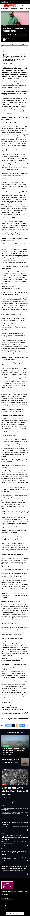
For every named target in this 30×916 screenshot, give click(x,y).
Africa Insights (8, 63)
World (4, 25)
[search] (20, 5)
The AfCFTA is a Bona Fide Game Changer (13, 709)
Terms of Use (5, 2)
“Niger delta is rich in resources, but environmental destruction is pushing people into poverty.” (10, 761)
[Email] (11, 35)
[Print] (15, 35)
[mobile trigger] (2, 5)
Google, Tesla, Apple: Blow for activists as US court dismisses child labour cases (15, 791)
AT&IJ (8, 38)
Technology (6, 745)
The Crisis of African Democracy (10, 716)
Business (4, 784)
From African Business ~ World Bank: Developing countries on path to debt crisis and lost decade (14, 712)
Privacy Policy (18, 1)
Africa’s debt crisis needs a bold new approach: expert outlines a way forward (14, 706)
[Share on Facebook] (6, 35)
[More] (17, 35)
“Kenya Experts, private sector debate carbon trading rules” (14, 809)
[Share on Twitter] (8, 35)
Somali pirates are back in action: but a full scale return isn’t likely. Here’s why (14, 719)
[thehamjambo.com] (10, 5)
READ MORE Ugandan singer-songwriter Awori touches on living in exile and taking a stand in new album (14, 595)
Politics (3, 805)
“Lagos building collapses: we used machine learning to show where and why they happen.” (14, 750)
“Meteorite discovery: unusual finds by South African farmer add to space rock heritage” (14, 867)
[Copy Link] (13, 35)
